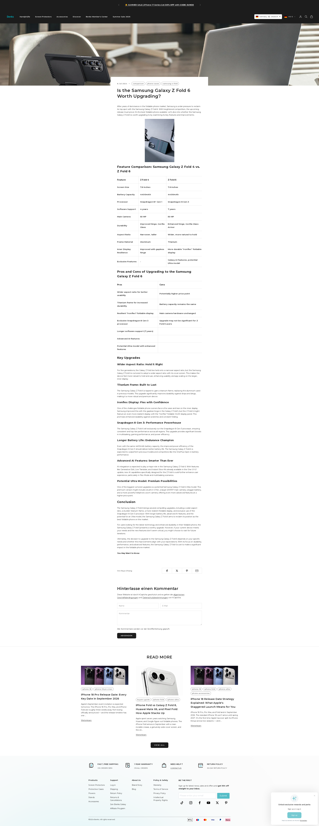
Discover (77, 17)
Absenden (127, 636)
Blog (134, 789)
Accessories (62, 17)
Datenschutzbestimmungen (155, 597)
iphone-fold (158, 700)
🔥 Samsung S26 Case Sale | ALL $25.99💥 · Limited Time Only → (159, 5)
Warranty (157, 785)
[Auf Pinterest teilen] (187, 570)
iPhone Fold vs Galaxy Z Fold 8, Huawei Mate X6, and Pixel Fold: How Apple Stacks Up (157, 709)
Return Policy (116, 793)
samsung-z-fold (170, 84)
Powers (91, 793)
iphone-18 (86, 689)
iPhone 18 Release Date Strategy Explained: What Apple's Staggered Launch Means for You (213, 702)
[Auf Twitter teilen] (177, 570)
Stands (91, 797)
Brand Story (137, 785)
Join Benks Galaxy (118, 804)
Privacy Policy (159, 793)
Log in (113, 785)
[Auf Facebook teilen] (167, 570)
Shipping (114, 789)
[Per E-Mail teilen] (197, 570)
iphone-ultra (173, 700)
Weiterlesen (86, 720)
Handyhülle (25, 17)
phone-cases (153, 84)
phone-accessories (201, 693)
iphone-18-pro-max (103, 689)
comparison (138, 84)
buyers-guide (143, 700)
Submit (223, 796)
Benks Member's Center (97, 17)
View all (159, 745)
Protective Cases (96, 789)
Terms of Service (160, 789)
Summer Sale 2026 (121, 17)
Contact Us (175, 768)
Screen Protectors (43, 17)
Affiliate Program (117, 808)
